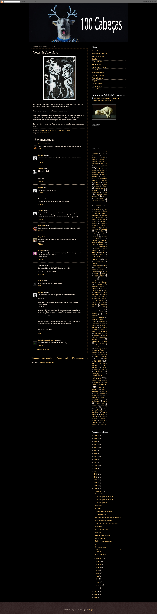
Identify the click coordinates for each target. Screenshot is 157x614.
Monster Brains (96, 70)
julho (97, 570)
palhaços (94, 331)
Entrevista (98, 526)
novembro (99, 558)
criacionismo (103, 208)
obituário (94, 327)
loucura (97, 298)
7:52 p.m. (41, 244)
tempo (97, 409)
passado (96, 335)
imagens (103, 281)
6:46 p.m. (41, 219)
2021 (96, 450)
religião (94, 389)
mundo (94, 314)
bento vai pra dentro (98, 56)
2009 (96, 486)
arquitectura (97, 166)
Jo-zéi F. (41, 281)
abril (97, 579)
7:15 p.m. (41, 231)
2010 (96, 483)
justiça (103, 288)
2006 (96, 594)
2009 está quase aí (101, 502)
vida (103, 422)
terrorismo (95, 412)
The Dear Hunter (97, 83)
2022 (96, 447)
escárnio (104, 237)
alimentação (95, 155)
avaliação (94, 170)
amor (93, 159)
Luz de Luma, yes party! (99, 67)
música (101, 318)
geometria (94, 271)
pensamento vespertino (99, 347)
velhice (94, 420)
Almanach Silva (97, 51)
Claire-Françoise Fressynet (47, 340)
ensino (94, 235)
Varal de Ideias (96, 89)
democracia (99, 217)
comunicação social (98, 200)
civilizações (95, 192)
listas (95, 296)
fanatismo (95, 250)
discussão (94, 221)
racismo (94, 380)
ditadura (103, 223)
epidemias (95, 236)
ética (93, 244)
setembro (99, 564)
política (97, 361)
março (98, 582)
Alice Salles (42, 144)
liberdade (97, 292)
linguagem (104, 294)
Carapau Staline (97, 62)
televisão (104, 407)
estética (94, 241)
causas (105, 184)
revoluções (95, 391)
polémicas (98, 358)
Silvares (40, 155)
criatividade (97, 210)
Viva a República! (100, 554)
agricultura (103, 153)
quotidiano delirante (97, 376)
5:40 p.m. (41, 149)
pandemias (104, 331)
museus (94, 317)
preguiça (104, 367)
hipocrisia (95, 277)
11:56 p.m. (41, 274)
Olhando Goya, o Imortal (102, 535)
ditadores (94, 223)
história (103, 277)
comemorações (99, 198)
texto (102, 414)
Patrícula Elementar (98, 75)
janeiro (98, 588)
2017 (96, 462)
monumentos (95, 310)
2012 (96, 477)
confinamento (95, 204)
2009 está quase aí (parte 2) (104, 499)
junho (97, 573)
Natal (93, 321)
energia (103, 233)
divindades (95, 225)
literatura (101, 296)
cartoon (105, 182)
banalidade (102, 170)
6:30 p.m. (41, 193)
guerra (96, 273)
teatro (102, 405)
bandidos (95, 174)
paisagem (103, 329)
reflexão (103, 384)
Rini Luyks (41, 225)
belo (103, 174)
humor (94, 279)
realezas (105, 380)
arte (105, 165)
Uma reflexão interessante (103, 520)
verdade (102, 420)
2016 (96, 465)
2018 (96, 459)
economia (95, 229)
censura (96, 186)
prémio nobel (97, 369)
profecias (99, 371)
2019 (96, 456)
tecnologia (95, 407)
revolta (103, 389)
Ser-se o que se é (100, 538)
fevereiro (98, 585)
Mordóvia (94, 312)
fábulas (97, 248)
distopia (102, 221)
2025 (96, 438)
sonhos (105, 401)
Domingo (98, 532)
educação (104, 229)
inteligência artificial (98, 286)
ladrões (94, 290)
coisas (105, 192)
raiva (99, 380)
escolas (97, 238)
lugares (104, 298)
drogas (93, 227)
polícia (105, 358)
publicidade (95, 373)
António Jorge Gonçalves (99, 53)
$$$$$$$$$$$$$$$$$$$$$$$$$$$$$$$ (106, 523)
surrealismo (94, 405)
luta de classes (98, 300)
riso (103, 391)
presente (104, 369)
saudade (96, 393)
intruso (40, 168)
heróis (102, 275)
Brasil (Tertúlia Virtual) (102, 529)
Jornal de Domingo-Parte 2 (103, 511)
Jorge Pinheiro (43, 237)
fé (103, 250)
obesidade (102, 325)
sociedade (95, 401)
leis (100, 290)
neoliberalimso (95, 323)
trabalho (94, 416)
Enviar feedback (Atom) (46, 362)
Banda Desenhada (98, 172)
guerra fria (104, 273)
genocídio (103, 269)
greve (106, 271)
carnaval (104, 180)
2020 (96, 453)
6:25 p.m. (41, 181)
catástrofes (98, 184)
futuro (99, 267)
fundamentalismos (96, 265)
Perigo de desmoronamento (103, 541)
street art (100, 403)
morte (102, 312)
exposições (103, 246)
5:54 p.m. (41, 162)
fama (104, 248)
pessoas (94, 352)
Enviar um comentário (42, 349)
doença (103, 225)
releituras (101, 387)
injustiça (100, 284)
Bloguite (94, 59)
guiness (96, 275)
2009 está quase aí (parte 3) (104, 497)
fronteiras (94, 263)
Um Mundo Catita (100, 547)
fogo (106, 259)
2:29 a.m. (41, 286)
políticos (94, 363)
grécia (100, 271)
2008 (96, 489)
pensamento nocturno (99, 341)
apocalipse (104, 163)
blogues (94, 176)
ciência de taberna (100, 188)
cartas (96, 182)
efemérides (99, 231)
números (94, 325)
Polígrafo (94, 81)
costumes (94, 208)
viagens (94, 422)
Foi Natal (98, 508)
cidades (105, 186)
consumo (104, 204)
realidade (97, 382)
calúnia (93, 178)
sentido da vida (97, 395)
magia (104, 302)
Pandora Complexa (98, 72)
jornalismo (95, 288)
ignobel (102, 279)
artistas (101, 168)
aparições (95, 163)
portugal (94, 365)
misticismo (103, 304)
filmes (101, 254)
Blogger (90, 610)
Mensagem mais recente (41, 358)
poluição (102, 363)
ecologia (101, 227)
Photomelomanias (97, 78)
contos (98, 206)
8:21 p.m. (41, 259)
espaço (104, 238)
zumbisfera (104, 424)
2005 (96, 597)
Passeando (98, 505)
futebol (105, 265)
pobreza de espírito (102, 354)
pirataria (94, 354)
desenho (94, 219)
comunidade (95, 202)
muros (103, 315)
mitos (93, 306)
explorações (95, 246)
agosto (98, 567)
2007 (96, 592)
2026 (96, 435)
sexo (102, 397)
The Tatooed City (97, 86)
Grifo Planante (96, 64)
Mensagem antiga (80, 358)
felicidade (95, 252)
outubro (98, 561)
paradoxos (98, 333)
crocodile (97, 211)
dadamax (104, 215)
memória (94, 304)
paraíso (105, 333)
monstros (101, 308)
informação (104, 283)
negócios (102, 321)
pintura (102, 352)
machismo (94, 302)
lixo (92, 298)
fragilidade (100, 261)
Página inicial (62, 358)
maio (97, 576)
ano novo (102, 161)
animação (94, 161)
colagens (105, 196)
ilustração (94, 281)
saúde (103, 393)
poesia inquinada (101, 356)
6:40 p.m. (41, 204)
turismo (103, 418)
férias (102, 252)
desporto (102, 219)
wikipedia (94, 424)
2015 (96, 468)
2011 (96, 480)
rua (106, 391)
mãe (100, 302)
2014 (96, 471)
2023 (96, 444)
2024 (96, 441)
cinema (94, 190)
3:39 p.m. (41, 334)
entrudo (103, 235)
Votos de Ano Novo (101, 494)
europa (101, 244)
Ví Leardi (41, 250)
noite (103, 323)
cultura (105, 212)
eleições (94, 233)
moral (103, 310)
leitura (105, 290)
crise (106, 209)
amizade (102, 157)
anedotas (102, 159)
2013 (96, 474)
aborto (94, 152)
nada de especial (45, 133)
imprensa (94, 282)
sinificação (95, 399)
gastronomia (95, 269)
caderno (103, 176)
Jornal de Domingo (101, 514)
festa (93, 254)
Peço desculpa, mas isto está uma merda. (108, 517)
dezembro (99, 491)
